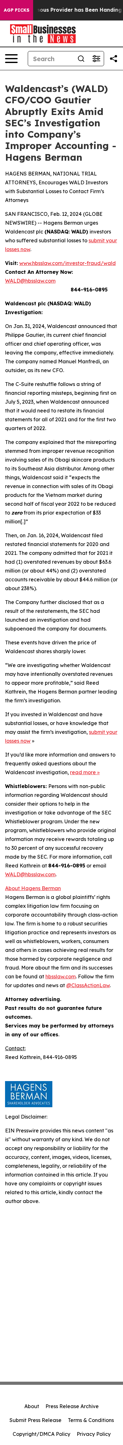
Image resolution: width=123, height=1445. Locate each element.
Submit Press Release (35, 1420)
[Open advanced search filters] (96, 58)
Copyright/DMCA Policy (41, 1434)
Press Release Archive (72, 1406)
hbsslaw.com (60, 976)
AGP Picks (16, 10)
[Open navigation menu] (11, 58)
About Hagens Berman (33, 888)
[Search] (81, 58)
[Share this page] (113, 58)
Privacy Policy (94, 1434)
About (31, 1406)
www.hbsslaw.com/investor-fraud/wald (67, 263)
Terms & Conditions (91, 1420)
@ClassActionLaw (88, 985)
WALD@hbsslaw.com (30, 281)
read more (83, 772)
